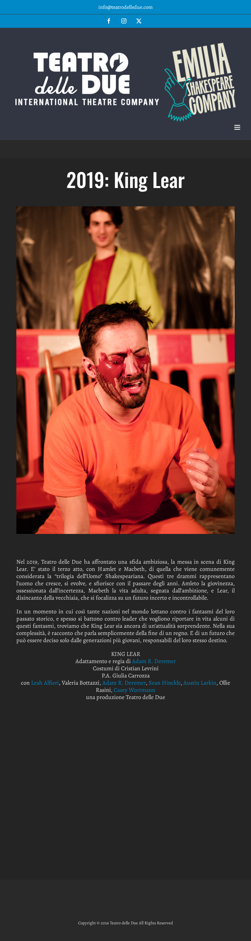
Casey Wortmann (134, 690)
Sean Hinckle (164, 683)
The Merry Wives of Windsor (125, 742)
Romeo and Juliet (199, 742)
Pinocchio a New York (125, 816)
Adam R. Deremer (154, 661)
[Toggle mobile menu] (237, 127)
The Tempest (51, 742)
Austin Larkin (199, 683)
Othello (199, 816)
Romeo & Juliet (51, 816)
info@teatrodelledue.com (125, 7)
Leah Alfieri (45, 683)
